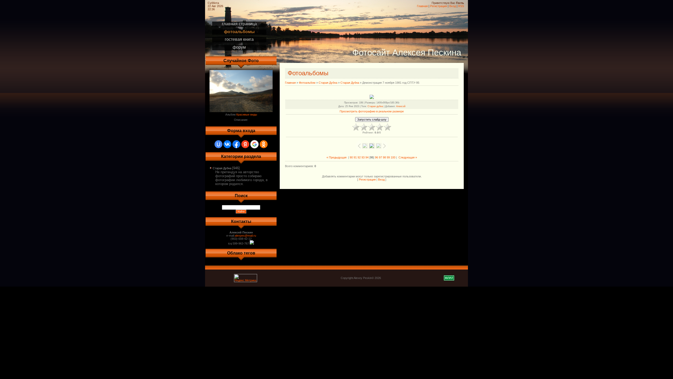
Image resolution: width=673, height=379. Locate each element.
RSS (461, 6)
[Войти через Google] (254, 144)
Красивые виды (246, 114)
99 (388, 157)
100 (393, 157)
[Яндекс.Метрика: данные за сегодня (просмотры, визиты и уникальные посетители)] (245, 278)
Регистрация (438, 6)
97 (380, 157)
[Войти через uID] (218, 144)
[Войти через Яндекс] (245, 144)
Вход (452, 6)
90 (351, 157)
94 (367, 157)
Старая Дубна (222, 168)
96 (376, 157)
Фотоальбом (307, 82)
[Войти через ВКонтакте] (227, 144)
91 (355, 157)
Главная (422, 6)
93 (363, 157)
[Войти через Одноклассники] (264, 144)
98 (384, 157)
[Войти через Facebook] (236, 144)
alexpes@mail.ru (245, 235)
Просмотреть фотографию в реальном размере (372, 111)
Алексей (400, 106)
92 (359, 157)
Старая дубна (375, 106)
